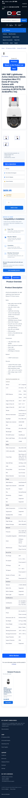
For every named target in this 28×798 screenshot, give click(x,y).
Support (16, 43)
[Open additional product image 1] (6, 138)
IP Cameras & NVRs (11, 48)
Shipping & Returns (5, 761)
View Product (8, 702)
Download (3, 765)
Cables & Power (15, 37)
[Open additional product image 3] (6, 144)
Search (24, 20)
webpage (14, 664)
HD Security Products (5, 740)
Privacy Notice (12, 789)
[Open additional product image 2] (17, 138)
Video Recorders (12, 34)
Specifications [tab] (16, 277)
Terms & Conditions (5, 789)
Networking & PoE (7, 37)
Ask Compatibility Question (14, 270)
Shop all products (5, 729)
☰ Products (14, 30)
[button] (14, 112)
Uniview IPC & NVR (21, 48)
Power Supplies (4, 747)
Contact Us (24, 3)
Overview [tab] (7, 277)
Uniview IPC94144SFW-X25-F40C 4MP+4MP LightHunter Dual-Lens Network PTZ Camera (8, 691)
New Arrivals (5, 43)
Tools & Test (16, 40)
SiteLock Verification (5, 794)
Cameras (5, 34)
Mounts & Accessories (8, 40)
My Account (24, 6)
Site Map (3, 768)
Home (3, 48)
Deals (11, 43)
